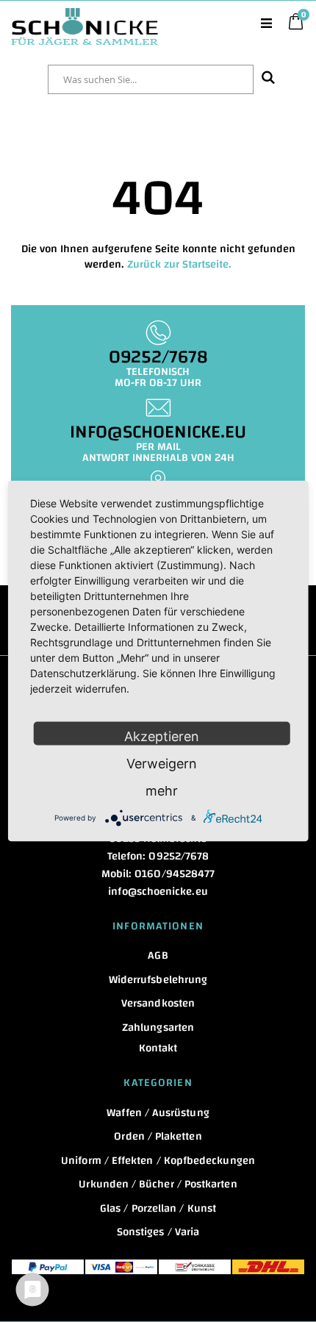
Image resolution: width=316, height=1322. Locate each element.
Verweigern (161, 763)
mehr (162, 790)
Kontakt (158, 1048)
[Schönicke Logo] (84, 15)
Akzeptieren (161, 736)
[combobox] (151, 79)
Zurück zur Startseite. (179, 264)
